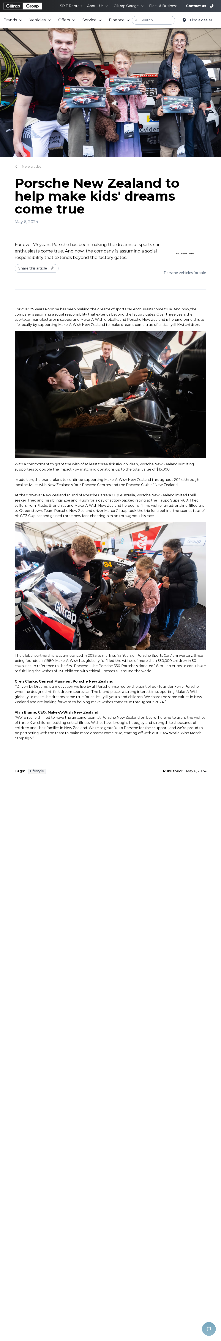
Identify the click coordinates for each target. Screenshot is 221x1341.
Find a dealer (201, 20)
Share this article (32, 268)
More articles (31, 167)
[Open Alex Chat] (209, 1329)
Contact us (196, 6)
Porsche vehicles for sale (185, 273)
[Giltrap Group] (22, 6)
